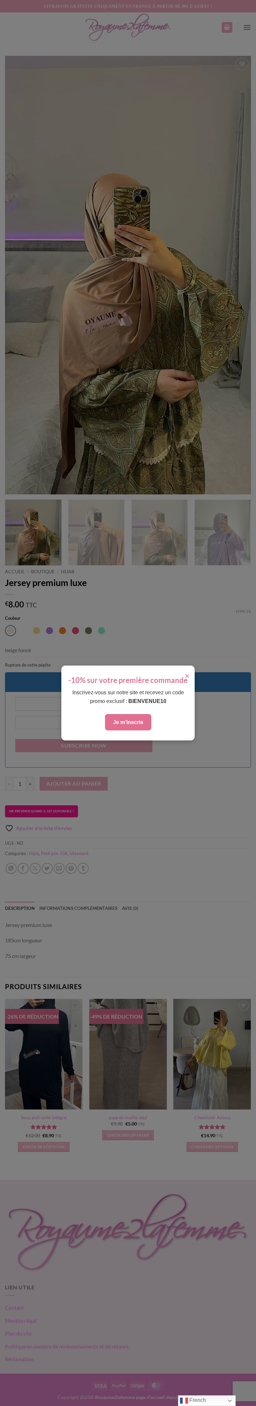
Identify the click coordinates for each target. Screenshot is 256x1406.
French (197, 1400)
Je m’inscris (128, 722)
